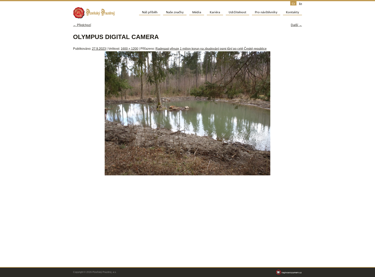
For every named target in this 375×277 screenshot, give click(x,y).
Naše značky (175, 12)
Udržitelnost (237, 12)
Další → (296, 25)
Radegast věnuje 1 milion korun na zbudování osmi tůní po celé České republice (211, 48)
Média (196, 12)
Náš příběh (149, 12)
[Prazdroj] (94, 13)
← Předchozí (82, 25)
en (300, 3)
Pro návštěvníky (266, 12)
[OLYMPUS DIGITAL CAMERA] (187, 174)
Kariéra (215, 12)
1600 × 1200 (129, 48)
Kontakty (292, 12)
